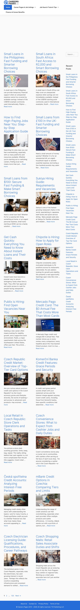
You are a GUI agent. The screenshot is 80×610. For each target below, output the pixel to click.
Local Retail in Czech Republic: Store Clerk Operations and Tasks (15, 422)
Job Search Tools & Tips (48, 7)
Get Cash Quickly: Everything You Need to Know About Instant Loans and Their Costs (15, 247)
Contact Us (33, 604)
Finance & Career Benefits (15, 12)
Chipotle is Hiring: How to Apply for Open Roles (48, 240)
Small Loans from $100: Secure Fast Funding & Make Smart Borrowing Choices (15, 187)
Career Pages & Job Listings (24, 7)
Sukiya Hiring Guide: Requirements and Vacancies (46, 184)
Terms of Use (54, 604)
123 (12, 596)
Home (8, 7)
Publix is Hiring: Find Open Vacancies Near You (14, 307)
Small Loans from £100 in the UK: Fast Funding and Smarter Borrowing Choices (71, 133)
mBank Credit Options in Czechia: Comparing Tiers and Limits (47, 483)
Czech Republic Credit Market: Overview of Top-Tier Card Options (16, 364)
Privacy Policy (43, 604)
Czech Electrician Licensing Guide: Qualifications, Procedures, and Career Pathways (16, 543)
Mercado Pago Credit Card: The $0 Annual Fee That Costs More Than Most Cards (47, 308)
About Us (24, 604)
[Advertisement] (40, 31)
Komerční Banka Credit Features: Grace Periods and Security (47, 364)
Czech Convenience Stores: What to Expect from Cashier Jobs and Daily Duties (48, 424)
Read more (8, 106)
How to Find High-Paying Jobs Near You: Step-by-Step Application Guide (16, 124)
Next (18, 596)
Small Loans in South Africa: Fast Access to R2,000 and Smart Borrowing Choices (47, 62)
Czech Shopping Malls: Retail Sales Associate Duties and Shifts (47, 542)
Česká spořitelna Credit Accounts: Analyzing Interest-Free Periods (15, 483)
